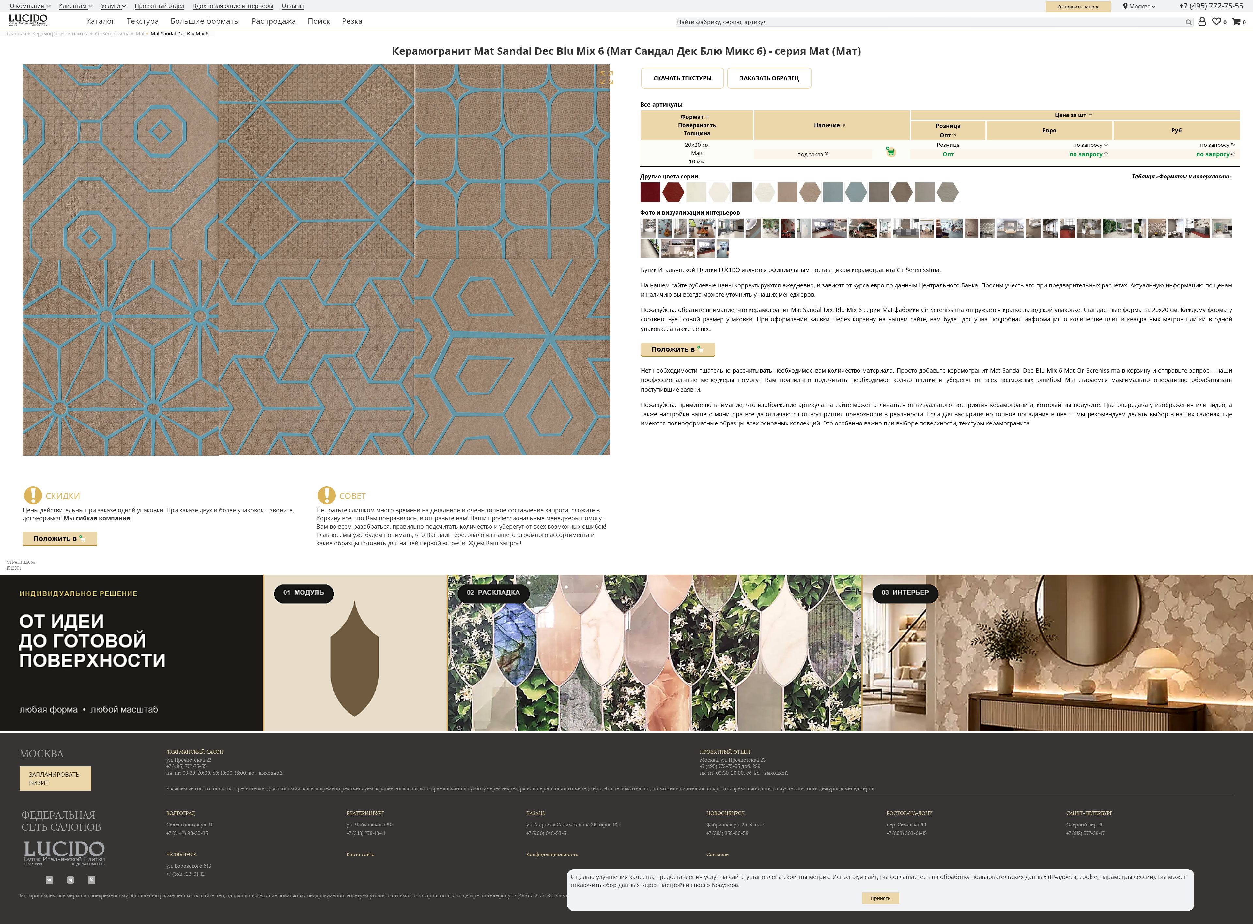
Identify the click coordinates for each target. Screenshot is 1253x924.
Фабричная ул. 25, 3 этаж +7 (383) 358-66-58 (735, 823)
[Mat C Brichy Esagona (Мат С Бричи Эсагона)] (673, 194)
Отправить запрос (1078, 7)
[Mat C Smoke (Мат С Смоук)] (879, 194)
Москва (1140, 6)
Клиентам (73, 5)
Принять (880, 898)
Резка (352, 21)
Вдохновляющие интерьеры (233, 5)
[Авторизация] (1203, 21)
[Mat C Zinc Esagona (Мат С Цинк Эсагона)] (947, 194)
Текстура (143, 21)
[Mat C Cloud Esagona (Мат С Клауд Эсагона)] (719, 194)
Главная (16, 33)
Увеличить (606, 77)
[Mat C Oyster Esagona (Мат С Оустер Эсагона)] (765, 194)
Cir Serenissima (112, 33)
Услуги (111, 5)
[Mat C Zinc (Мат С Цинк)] (925, 194)
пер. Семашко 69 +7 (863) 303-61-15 (909, 823)
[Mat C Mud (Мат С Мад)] (742, 194)
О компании (28, 5)
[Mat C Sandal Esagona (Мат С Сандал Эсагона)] (810, 194)
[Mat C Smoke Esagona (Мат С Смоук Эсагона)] (902, 194)
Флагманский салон (195, 752)
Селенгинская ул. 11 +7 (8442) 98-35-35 (189, 823)
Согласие (717, 854)
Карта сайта (361, 854)
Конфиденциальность (552, 854)
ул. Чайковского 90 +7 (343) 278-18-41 (370, 823)
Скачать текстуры (683, 78)
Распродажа (274, 21)
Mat (140, 33)
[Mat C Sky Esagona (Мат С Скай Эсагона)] (856, 194)
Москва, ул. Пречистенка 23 (733, 760)
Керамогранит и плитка (60, 33)
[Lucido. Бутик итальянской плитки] (40, 20)
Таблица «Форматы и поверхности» (1182, 176)
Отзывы (293, 5)
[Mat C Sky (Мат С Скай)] (833, 194)
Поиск (319, 21)
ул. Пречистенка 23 (188, 760)
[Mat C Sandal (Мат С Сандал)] (787, 194)
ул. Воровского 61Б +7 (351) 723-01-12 (188, 864)
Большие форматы (205, 21)
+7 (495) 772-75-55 (1211, 6)
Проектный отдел (159, 5)
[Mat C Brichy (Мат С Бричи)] (650, 194)
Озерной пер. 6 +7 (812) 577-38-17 (1089, 823)
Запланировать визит (54, 778)
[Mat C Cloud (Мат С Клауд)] (696, 194)
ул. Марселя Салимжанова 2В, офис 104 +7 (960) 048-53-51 (573, 823)
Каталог (100, 21)
